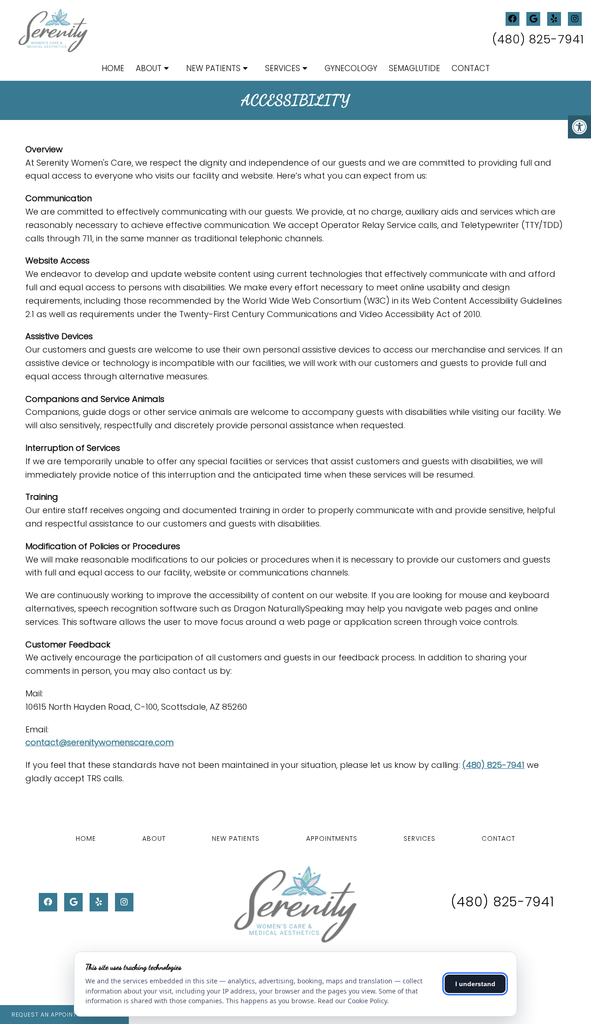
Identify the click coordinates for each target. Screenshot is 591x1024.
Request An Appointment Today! (64, 1014)
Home (113, 68)
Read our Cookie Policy (352, 1000)
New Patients (213, 68)
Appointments (331, 838)
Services (282, 68)
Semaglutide (414, 68)
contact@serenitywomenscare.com (99, 742)
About (149, 68)
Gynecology (351, 68)
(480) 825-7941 (538, 39)
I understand (475, 984)
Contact (471, 68)
